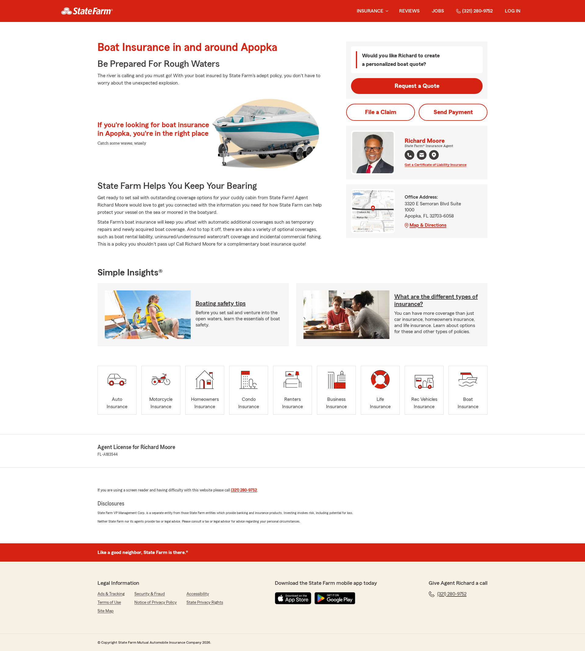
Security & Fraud (149, 594)
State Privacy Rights (204, 602)
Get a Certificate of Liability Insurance (435, 165)
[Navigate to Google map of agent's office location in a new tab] (434, 155)
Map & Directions (428, 225)
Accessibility (197, 594)
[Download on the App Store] (293, 598)
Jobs (438, 11)
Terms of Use (109, 602)
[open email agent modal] (422, 155)
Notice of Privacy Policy (155, 602)
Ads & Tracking (111, 594)
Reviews (409, 11)
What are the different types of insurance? (436, 300)
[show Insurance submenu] (385, 11)
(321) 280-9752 (477, 11)
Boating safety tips (221, 303)
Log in (512, 11)
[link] (86, 11)
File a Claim (380, 112)
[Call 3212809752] (409, 155)
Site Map (106, 611)
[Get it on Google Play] (334, 598)
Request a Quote (417, 86)
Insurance (370, 11)
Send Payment (453, 112)
